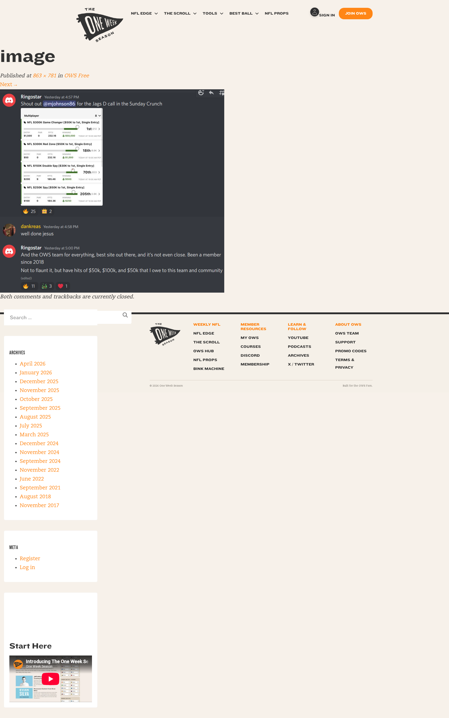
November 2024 (39, 452)
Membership (255, 364)
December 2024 (39, 443)
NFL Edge (141, 13)
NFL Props (277, 13)
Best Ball (241, 13)
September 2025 (40, 408)
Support (345, 342)
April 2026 (32, 364)
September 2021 (40, 488)
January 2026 (36, 373)
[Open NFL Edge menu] (156, 13)
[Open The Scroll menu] (195, 13)
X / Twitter (301, 364)
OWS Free (76, 76)
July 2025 (31, 426)
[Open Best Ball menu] (257, 13)
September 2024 (40, 461)
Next (8, 84)
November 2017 (39, 505)
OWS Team (347, 333)
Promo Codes (351, 351)
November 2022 (39, 470)
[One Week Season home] (165, 334)
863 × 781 (44, 76)
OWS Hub (203, 351)
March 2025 (34, 435)
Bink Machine (208, 369)
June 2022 (32, 479)
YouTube (298, 338)
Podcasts (299, 347)
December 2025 (39, 382)
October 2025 (36, 399)
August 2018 (35, 497)
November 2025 (39, 390)
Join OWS (355, 13)
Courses (251, 347)
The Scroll (177, 13)
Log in (27, 567)
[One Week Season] (99, 14)
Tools (210, 13)
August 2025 (35, 417)
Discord (250, 355)
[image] (112, 191)
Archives (298, 355)
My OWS (250, 338)
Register (30, 559)
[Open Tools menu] (222, 13)
